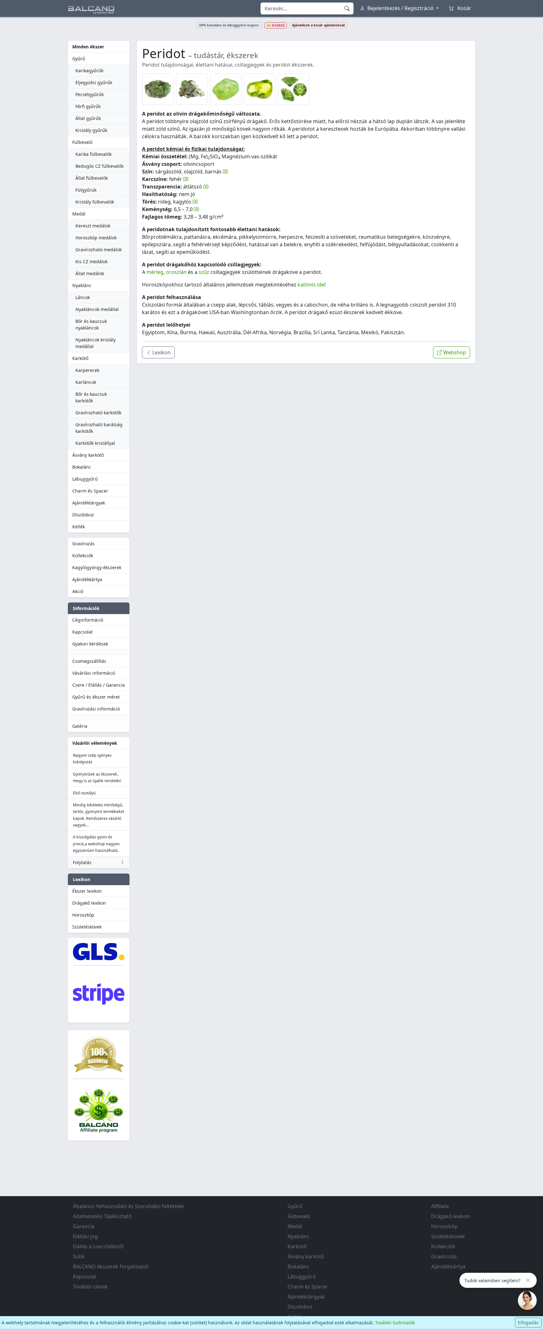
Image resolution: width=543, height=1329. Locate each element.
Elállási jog (85, 1236)
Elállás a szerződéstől (98, 1246)
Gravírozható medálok (98, 250)
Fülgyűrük (85, 190)
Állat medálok (89, 273)
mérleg (154, 272)
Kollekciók (82, 555)
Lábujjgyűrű (85, 479)
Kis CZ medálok (91, 261)
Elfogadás (528, 1323)
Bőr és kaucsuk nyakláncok (91, 324)
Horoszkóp (83, 915)
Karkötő (80, 358)
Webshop (454, 352)
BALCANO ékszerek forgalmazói (111, 1266)
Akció (77, 591)
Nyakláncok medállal (97, 309)
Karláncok (85, 382)
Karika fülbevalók (93, 154)
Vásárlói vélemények (94, 743)
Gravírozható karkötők (98, 413)
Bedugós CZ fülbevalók (99, 166)
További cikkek (90, 1286)
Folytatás (82, 862)
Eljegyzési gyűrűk (93, 82)
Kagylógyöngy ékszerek (96, 567)
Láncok (82, 297)
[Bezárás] (528, 1280)
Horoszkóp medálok (96, 238)
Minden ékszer (88, 47)
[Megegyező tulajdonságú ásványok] (225, 171)
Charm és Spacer (90, 491)
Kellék (78, 527)
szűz (204, 272)
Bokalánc (81, 467)
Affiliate (440, 1206)
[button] (157, 89)
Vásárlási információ (93, 673)
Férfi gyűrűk (88, 106)
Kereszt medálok (92, 226)
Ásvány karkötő (88, 455)
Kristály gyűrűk (91, 130)
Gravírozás (83, 544)
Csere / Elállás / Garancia (98, 685)
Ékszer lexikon (87, 891)
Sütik (79, 1256)
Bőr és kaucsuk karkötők (91, 397)
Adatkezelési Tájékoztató (102, 1216)
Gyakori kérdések (90, 644)
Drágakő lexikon (89, 903)
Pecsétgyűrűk (89, 94)
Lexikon (161, 352)
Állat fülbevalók (91, 178)
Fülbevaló (82, 142)
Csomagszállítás (89, 661)
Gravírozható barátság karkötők (99, 428)
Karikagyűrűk (89, 71)
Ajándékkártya (87, 579)
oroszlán (176, 272)
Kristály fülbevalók (94, 202)
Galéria (79, 726)
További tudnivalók (395, 1323)
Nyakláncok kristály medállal (95, 343)
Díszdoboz (83, 515)
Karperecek (87, 370)
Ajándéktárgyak (88, 503)
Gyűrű (78, 59)
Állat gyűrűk (88, 118)
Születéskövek (86, 927)
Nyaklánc (81, 285)
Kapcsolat (82, 632)
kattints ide (311, 284)
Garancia (83, 1226)
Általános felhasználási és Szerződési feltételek (128, 1206)
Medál (78, 214)
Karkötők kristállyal (95, 443)
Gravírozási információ (96, 709)
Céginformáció (87, 620)
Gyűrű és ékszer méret (96, 697)
